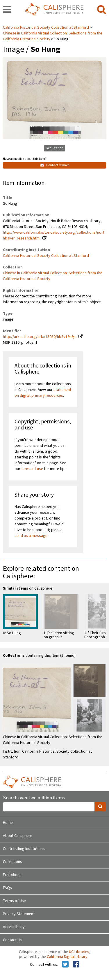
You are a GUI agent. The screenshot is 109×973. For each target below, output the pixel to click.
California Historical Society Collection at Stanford (46, 27)
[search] (101, 10)
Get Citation (54, 148)
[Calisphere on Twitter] (65, 964)
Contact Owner (57, 165)
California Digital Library (67, 957)
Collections (12, 862)
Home (8, 823)
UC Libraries (79, 952)
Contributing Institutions (24, 849)
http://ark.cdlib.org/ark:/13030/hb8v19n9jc (39, 337)
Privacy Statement (19, 914)
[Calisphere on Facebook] (76, 964)
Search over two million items (34, 797)
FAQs (7, 888)
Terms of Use (14, 901)
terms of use (32, 469)
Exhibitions (12, 875)
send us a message (31, 536)
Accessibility (14, 927)
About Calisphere (17, 836)
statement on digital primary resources (43, 392)
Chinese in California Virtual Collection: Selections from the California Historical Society (52, 36)
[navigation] (7, 10)
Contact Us (12, 940)
